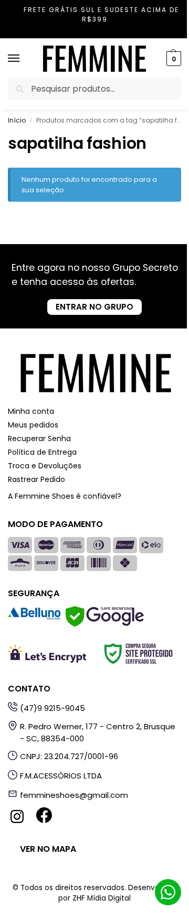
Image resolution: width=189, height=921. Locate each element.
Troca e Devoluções (44, 465)
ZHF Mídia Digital (101, 898)
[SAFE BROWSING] (105, 623)
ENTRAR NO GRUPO (94, 306)
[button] (172, 58)
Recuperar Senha (39, 438)
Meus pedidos (33, 425)
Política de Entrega (42, 452)
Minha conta (31, 411)
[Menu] (23, 59)
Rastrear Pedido (36, 479)
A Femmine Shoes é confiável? (64, 496)
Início (17, 120)
